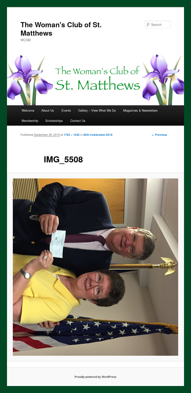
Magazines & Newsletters (140, 110)
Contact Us (77, 120)
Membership (30, 120)
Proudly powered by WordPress (95, 377)
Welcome (28, 110)
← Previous (159, 135)
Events (66, 110)
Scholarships (54, 120)
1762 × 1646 (72, 135)
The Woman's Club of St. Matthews (61, 28)
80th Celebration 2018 (98, 135)
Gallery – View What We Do (97, 110)
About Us (47, 110)
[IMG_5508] (95, 267)
